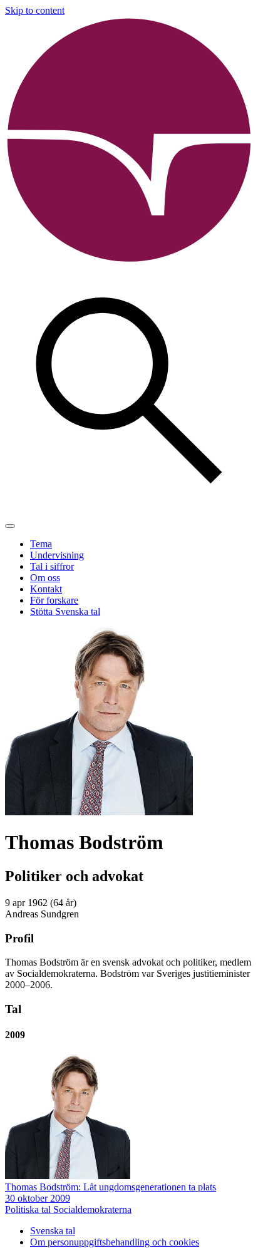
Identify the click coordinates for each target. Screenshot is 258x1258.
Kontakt (46, 589)
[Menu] (10, 526)
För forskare (54, 600)
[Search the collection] (129, 511)
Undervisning (57, 555)
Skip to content (34, 10)
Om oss (45, 577)
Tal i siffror (52, 566)
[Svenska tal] (129, 260)
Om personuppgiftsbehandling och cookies (114, 1242)
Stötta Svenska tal (65, 611)
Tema (41, 544)
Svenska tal (52, 1230)
